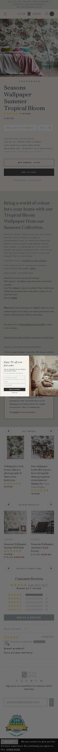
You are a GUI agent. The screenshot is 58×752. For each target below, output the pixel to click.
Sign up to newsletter (14, 389)
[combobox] (14, 377)
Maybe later (14, 392)
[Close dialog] (57, 357)
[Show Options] (24, 377)
